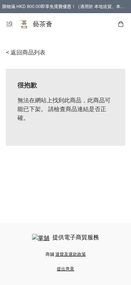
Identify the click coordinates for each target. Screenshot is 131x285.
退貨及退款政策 (70, 254)
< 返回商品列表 (25, 52)
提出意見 (65, 268)
